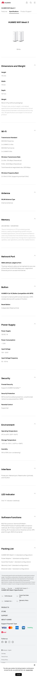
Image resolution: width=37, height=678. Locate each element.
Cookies (3, 662)
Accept (18, 674)
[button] (27, 2)
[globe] (2, 650)
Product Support (26, 11)
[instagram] (9, 642)
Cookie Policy (29, 670)
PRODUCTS (5, 607)
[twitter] (6, 642)
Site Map (3, 653)
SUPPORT (4, 615)
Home (3, 588)
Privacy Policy (4, 659)
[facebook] (2, 642)
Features (4, 11)
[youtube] (13, 642)
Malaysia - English (7, 650)
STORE (3, 611)
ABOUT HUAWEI (6, 619)
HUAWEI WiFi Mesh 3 (21, 588)
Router (10, 588)
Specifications (13, 11)
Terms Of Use (4, 656)
